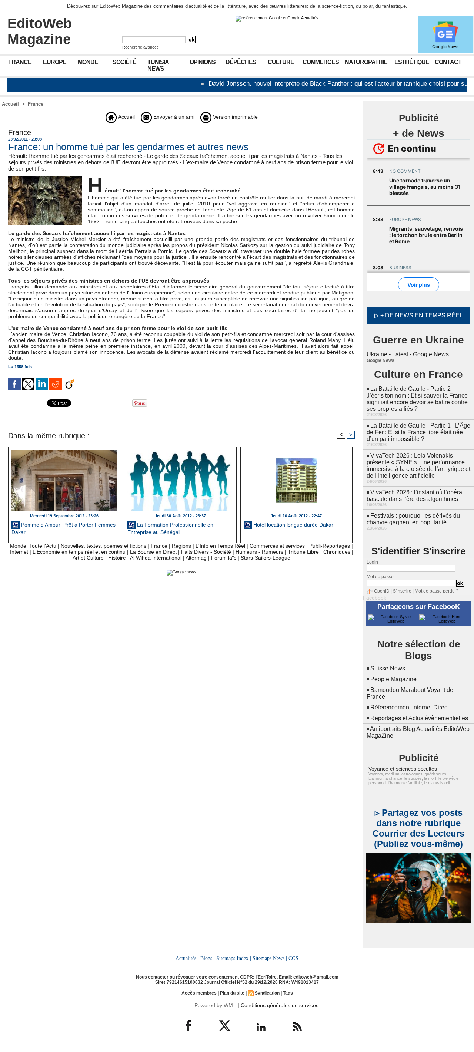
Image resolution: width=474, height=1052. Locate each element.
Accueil (10, 104)
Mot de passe (380, 576)
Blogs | (207, 958)
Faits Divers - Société (206, 552)
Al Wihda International (155, 558)
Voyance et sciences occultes (402, 769)
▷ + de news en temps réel (418, 315)
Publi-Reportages (329, 546)
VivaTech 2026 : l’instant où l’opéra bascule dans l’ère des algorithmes (414, 495)
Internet (19, 552)
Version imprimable (234, 117)
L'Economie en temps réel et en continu (79, 552)
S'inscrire (402, 591)
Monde (88, 62)
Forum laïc (223, 558)
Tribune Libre (303, 552)
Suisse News (387, 668)
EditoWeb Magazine (39, 31)
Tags (288, 993)
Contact (448, 62)
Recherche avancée (140, 47)
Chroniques (336, 552)
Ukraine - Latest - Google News (408, 354)
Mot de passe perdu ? (436, 591)
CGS (293, 958)
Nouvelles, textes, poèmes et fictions (103, 546)
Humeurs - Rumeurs (259, 552)
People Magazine (393, 679)
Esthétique (411, 62)
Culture (281, 62)
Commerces (321, 62)
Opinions (203, 62)
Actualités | (187, 958)
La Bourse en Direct (153, 552)
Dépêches (241, 62)
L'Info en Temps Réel (220, 546)
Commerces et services (277, 546)
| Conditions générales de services (278, 1005)
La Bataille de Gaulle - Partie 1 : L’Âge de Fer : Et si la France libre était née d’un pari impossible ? (418, 432)
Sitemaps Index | (233, 958)
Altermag (196, 558)
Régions (181, 546)
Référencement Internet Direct (409, 707)
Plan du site (232, 993)
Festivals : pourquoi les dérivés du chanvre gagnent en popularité (413, 518)
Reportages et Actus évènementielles (419, 718)
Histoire (117, 558)
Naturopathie (366, 62)
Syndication (267, 993)
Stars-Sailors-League (265, 558)
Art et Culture (88, 558)
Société (124, 62)
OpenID (382, 591)
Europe (54, 62)
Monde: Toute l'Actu (33, 546)
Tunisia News (158, 65)
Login (372, 562)
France (19, 62)
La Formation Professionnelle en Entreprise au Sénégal (170, 528)
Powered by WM (213, 1005)
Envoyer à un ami (173, 117)
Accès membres (199, 993)
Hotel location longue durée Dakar (292, 525)
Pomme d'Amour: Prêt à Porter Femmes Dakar (63, 528)
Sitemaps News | (270, 958)
